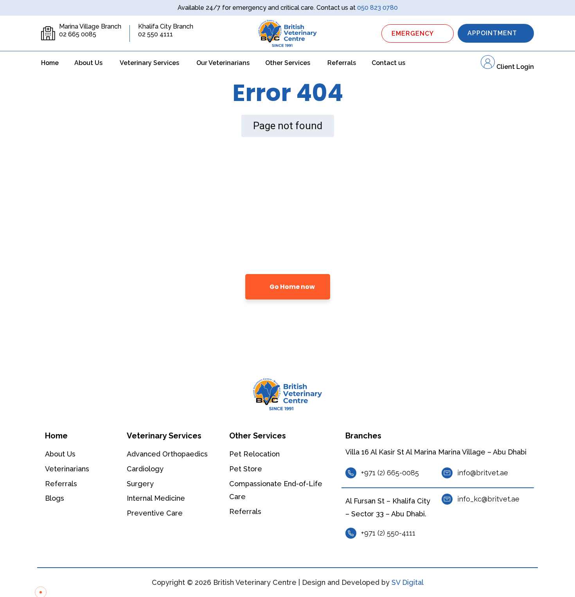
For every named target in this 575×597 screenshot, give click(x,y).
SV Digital (408, 582)
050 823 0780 (377, 7)
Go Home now (291, 286)
